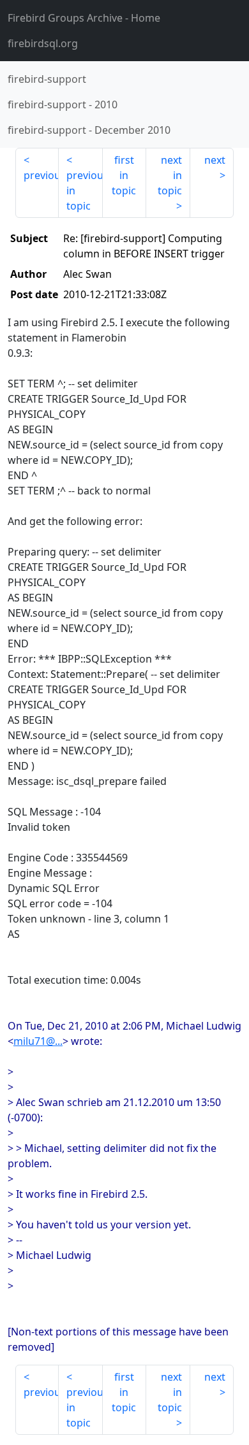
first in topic (124, 175)
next (214, 160)
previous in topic (84, 190)
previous (41, 175)
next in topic (170, 175)
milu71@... (38, 1041)
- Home (84, 18)
